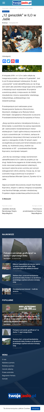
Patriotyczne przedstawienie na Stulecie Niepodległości (32, 211)
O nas (4, 359)
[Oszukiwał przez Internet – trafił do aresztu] (6, 291)
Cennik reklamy (7, 369)
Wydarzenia (13, 8)
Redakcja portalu (8, 366)
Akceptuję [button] (35, 408)
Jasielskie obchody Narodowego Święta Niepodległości (9, 211)
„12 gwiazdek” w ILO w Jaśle (19, 17)
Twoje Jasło (5, 8)
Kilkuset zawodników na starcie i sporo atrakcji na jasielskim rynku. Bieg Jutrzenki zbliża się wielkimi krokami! (26, 266)
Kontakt (5, 379)
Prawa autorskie (8, 372)
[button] (3, 3)
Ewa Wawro (7, 258)
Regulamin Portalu (8, 375)
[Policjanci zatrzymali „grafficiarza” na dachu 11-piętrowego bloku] (22, 249)
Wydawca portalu (8, 363)
